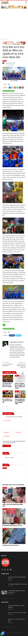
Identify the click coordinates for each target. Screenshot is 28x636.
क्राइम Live (4, 487)
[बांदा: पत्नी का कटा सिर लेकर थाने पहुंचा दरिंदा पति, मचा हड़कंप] (4, 578)
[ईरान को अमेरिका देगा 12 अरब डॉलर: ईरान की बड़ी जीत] (8, 394)
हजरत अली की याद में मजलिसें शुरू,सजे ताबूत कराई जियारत (21, 366)
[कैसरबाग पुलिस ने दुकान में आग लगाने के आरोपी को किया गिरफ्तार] (14, 475)
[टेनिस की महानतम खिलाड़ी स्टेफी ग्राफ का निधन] (4, 585)
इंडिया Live (4, 60)
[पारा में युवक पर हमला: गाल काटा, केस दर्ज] (14, 536)
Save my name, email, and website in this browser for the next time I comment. (14, 442)
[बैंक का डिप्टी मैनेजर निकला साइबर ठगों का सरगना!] (14, 516)
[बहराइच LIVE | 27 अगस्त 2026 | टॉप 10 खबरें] (4, 620)
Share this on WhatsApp (9, 90)
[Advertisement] (14, 23)
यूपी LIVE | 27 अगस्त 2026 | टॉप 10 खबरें (17, 612)
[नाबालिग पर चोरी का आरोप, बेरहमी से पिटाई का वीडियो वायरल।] (14, 495)
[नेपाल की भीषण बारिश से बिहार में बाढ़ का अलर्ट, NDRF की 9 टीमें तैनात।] (8, 378)
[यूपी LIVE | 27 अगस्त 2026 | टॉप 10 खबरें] (4, 614)
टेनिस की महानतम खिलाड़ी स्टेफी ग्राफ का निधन (17, 584)
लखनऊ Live (4, 391)
